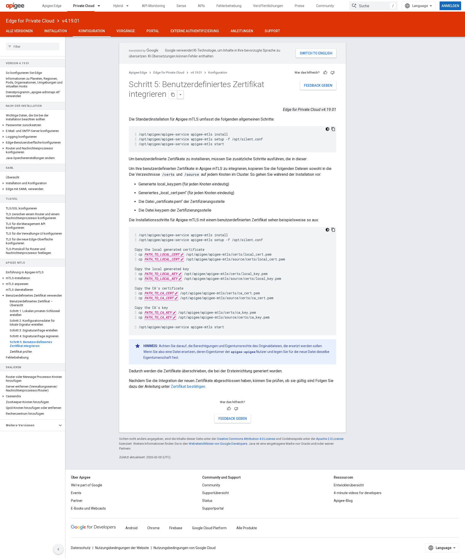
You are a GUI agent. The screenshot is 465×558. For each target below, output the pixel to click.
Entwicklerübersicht (349, 485)
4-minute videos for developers (357, 493)
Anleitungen (242, 31)
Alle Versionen (19, 31)
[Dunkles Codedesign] (327, 129)
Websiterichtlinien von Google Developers (218, 443)
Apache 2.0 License (329, 439)
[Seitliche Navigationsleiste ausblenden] (58, 549)
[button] (32, 125)
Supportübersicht (215, 493)
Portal (153, 31)
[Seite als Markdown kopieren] (173, 95)
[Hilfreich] (325, 72)
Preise (299, 6)
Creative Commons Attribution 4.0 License (246, 439)
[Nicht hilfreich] (332, 72)
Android (131, 528)
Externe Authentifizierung (194, 31)
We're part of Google (86, 485)
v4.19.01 (71, 21)
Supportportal (213, 508)
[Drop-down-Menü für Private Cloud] (101, 6)
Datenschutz (81, 548)
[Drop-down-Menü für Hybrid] (129, 6)
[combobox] (373, 5)
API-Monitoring (153, 6)
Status (207, 501)
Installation (55, 31)
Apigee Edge (52, 6)
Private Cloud (83, 6)
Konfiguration (91, 31)
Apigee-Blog (343, 501)
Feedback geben (318, 85)
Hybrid (118, 6)
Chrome (153, 528)
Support (272, 31)
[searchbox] (32, 46)
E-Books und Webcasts (88, 508)
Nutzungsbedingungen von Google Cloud (185, 548)
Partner (77, 501)
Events (76, 493)
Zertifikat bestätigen (188, 386)
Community (325, 6)
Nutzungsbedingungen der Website (122, 548)
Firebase (175, 528)
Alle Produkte (246, 528)
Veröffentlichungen (268, 6)
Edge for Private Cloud (30, 21)
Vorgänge (125, 31)
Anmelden (450, 6)
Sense (181, 6)
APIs (201, 6)
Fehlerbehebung (229, 6)
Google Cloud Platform (209, 528)
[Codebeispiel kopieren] (333, 129)
